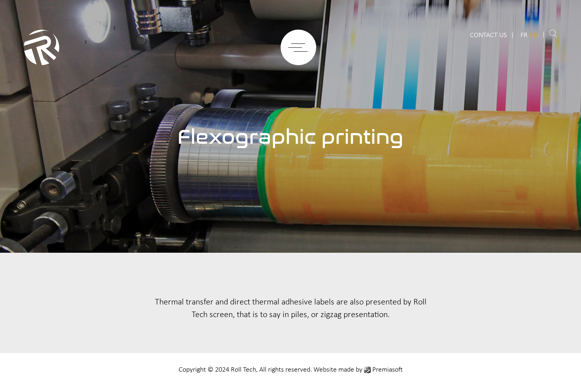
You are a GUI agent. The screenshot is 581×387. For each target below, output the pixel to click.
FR (524, 35)
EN (534, 35)
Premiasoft (387, 370)
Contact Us (488, 35)
